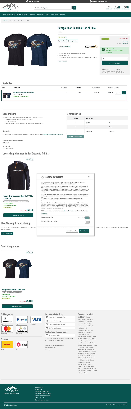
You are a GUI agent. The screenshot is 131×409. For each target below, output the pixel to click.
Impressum (44, 213)
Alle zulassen (84, 231)
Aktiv (87, 218)
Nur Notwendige (72, 231)
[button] (87, 217)
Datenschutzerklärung (69, 211)
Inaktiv (88, 222)
